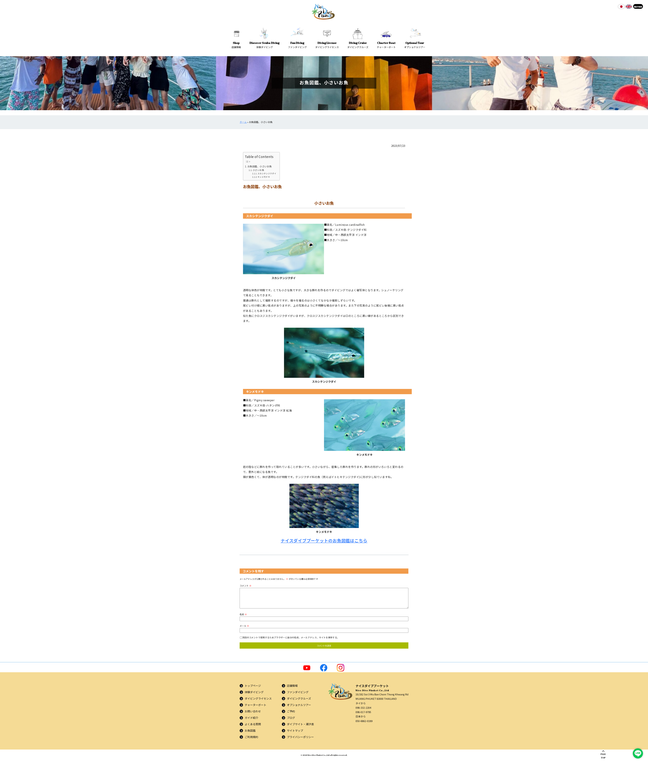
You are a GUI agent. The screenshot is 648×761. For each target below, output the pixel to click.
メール (244, 625)
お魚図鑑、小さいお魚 (259, 166)
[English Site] (629, 8)
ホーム (243, 122)
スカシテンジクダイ (267, 173)
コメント (245, 585)
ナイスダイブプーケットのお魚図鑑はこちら (324, 540)
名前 (243, 614)
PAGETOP (603, 756)
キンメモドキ (264, 176)
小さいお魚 (258, 170)
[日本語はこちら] (621, 8)
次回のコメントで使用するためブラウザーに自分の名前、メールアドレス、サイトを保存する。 (290, 637)
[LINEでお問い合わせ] (638, 753)
